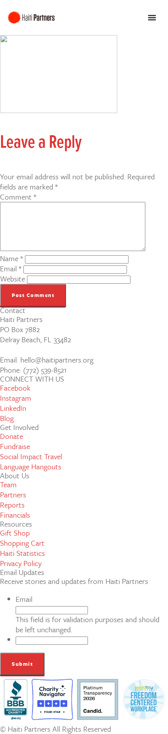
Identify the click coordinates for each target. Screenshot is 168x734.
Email (10, 268)
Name (11, 258)
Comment (18, 196)
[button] (151, 17)
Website (12, 278)
